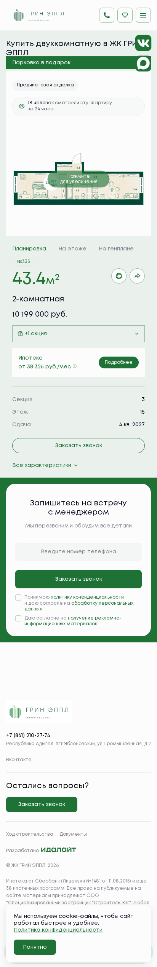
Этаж (20, 412)
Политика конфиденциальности (58, 930)
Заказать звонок (78, 445)
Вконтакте (19, 760)
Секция (22, 399)
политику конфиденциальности (87, 597)
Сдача (21, 424)
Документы (73, 834)
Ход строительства (29, 834)
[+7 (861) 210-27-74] (106, 15)
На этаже (72, 249)
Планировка (29, 249)
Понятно (35, 947)
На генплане (116, 249)
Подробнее (119, 362)
